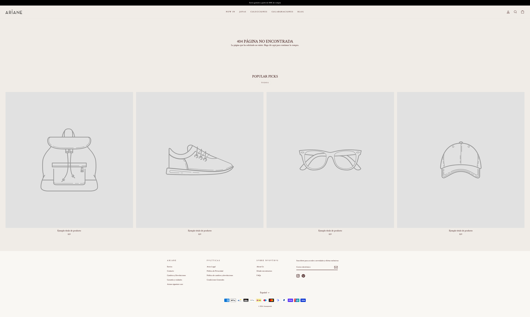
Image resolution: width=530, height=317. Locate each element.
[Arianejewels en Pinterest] (303, 275)
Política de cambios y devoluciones (220, 275)
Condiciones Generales (215, 280)
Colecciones (259, 11)
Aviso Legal (211, 266)
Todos (265, 83)
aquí (274, 45)
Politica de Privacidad (215, 271)
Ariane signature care (175, 284)
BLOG (301, 11)
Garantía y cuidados (174, 280)
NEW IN (230, 11)
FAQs (259, 275)
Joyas (242, 11)
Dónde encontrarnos (264, 271)
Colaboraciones (282, 11)
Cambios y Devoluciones (176, 275)
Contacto (170, 271)
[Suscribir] (336, 267)
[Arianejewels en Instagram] (298, 275)
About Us (260, 266)
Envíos (169, 266)
